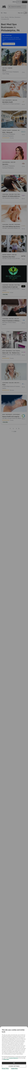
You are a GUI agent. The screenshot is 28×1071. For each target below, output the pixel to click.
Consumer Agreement (13, 1058)
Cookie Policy (14, 1068)
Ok (14, 1063)
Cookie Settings (14, 1066)
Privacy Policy (6, 1059)
